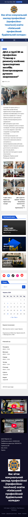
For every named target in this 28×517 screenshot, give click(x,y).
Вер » (16, 317)
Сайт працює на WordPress (10, 508)
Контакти (24, 513)
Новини (5, 226)
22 (21, 310)
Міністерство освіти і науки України (13, 329)
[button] (25, 40)
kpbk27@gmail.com (6, 439)
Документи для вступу (11, 513)
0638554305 (16, 441)
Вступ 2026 (9, 246)
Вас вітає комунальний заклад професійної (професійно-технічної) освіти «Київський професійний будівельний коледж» (14, 25)
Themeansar (14, 510)
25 (7, 314)
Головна (3, 513)
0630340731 (18, 443)
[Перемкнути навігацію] (14, 40)
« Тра (12, 317)
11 (7, 307)
